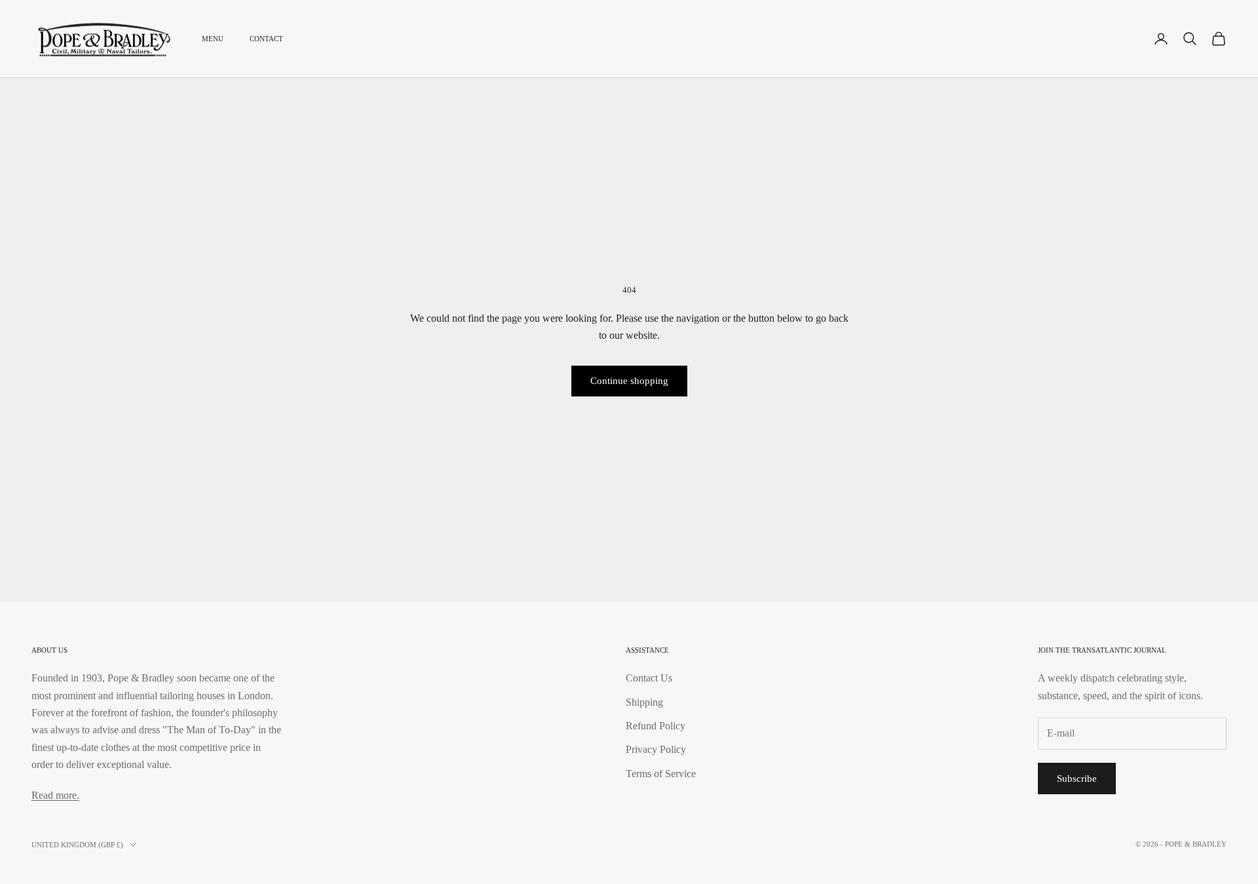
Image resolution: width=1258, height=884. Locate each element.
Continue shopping (629, 380)
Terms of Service (661, 773)
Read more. (55, 795)
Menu (212, 39)
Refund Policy (655, 725)
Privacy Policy (656, 749)
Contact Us (649, 677)
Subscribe (1077, 778)
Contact (266, 39)
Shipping (644, 702)
